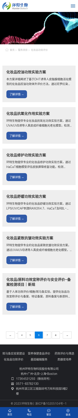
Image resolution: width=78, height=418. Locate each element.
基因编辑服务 (39, 359)
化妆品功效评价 (39, 49)
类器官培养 (64, 359)
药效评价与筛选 (64, 353)
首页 (12, 49)
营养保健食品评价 (39, 353)
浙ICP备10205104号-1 (51, 403)
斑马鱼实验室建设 (13, 353)
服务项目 (23, 49)
